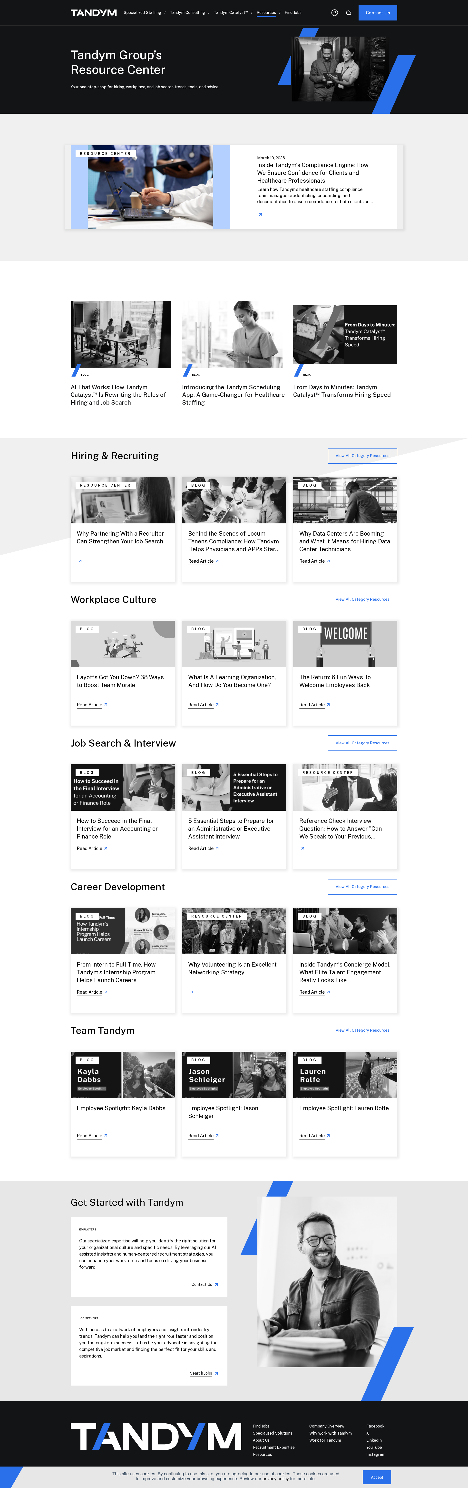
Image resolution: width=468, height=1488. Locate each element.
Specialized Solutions (272, 1433)
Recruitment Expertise (274, 1447)
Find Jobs (293, 12)
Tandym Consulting (187, 12)
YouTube (374, 1447)
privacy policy (276, 1478)
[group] (234, 187)
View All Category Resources (363, 455)
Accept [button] (377, 1477)
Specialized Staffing (142, 12)
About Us (261, 1440)
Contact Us (202, 1284)
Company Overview (326, 1426)
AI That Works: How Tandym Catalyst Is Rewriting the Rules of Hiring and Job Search (118, 395)
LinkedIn (374, 1440)
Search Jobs (201, 1373)
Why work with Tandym (330, 1433)
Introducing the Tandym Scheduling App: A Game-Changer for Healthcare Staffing (233, 395)
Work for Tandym (325, 1440)
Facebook (375, 1426)
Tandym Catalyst (231, 12)
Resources (266, 12)
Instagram (375, 1454)
